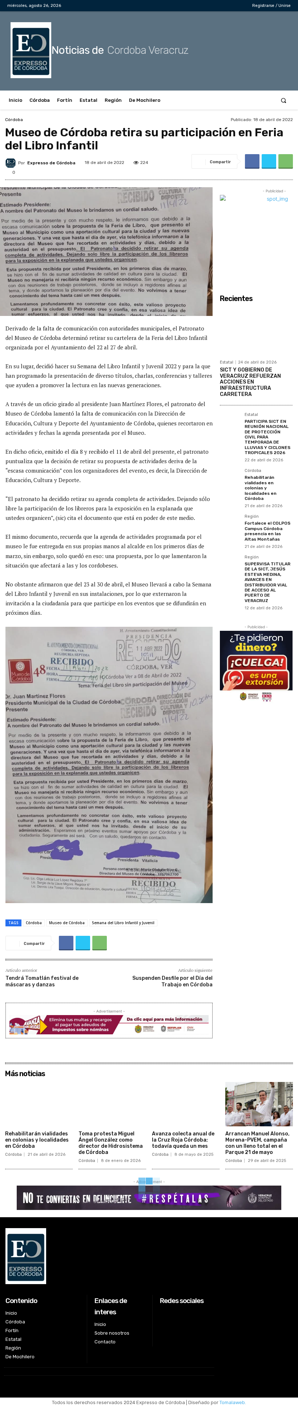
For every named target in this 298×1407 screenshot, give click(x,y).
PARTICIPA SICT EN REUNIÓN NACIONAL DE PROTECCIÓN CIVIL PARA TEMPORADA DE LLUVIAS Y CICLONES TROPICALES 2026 (267, 437)
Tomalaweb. (233, 1402)
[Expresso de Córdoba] (11, 162)
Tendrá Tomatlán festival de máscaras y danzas (41, 981)
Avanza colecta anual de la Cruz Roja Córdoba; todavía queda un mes (183, 1140)
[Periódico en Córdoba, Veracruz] (109, 1256)
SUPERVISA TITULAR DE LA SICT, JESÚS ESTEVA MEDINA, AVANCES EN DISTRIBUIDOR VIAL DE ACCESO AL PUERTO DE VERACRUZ (267, 582)
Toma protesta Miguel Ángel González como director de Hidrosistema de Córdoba (110, 1143)
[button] (283, 100)
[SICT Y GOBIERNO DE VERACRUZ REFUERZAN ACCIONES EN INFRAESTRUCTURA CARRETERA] (256, 331)
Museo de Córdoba (67, 922)
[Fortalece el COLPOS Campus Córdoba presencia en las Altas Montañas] (230, 524)
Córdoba (14, 119)
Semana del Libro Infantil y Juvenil (123, 922)
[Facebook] (202, 5)
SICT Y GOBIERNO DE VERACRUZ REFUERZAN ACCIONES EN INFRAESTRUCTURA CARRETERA (250, 382)
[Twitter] (225, 5)
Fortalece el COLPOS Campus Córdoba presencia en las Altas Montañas (267, 531)
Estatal (226, 362)
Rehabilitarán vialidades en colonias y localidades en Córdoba (261, 488)
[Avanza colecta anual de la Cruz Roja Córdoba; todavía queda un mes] (186, 1104)
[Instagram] (213, 5)
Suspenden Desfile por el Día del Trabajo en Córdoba (172, 981)
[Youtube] (236, 5)
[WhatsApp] (285, 161)
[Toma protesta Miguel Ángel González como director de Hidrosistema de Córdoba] (112, 1104)
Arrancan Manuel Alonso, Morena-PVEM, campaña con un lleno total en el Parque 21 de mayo (257, 1143)
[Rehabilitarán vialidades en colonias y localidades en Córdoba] (230, 479)
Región (252, 516)
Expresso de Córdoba (51, 163)
